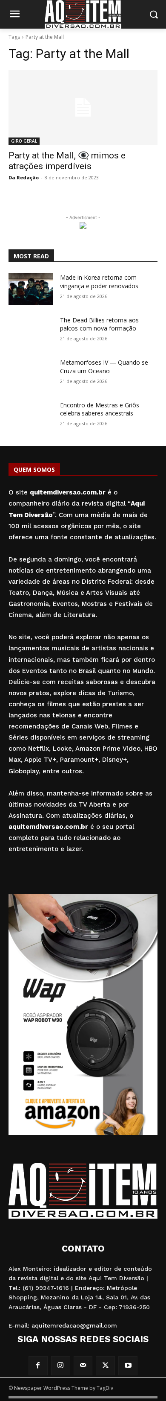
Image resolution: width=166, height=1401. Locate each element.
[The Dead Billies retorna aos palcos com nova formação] (31, 332)
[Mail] (83, 1365)
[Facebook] (38, 1365)
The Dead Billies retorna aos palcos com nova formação (99, 324)
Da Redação (24, 177)
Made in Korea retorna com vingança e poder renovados (99, 281)
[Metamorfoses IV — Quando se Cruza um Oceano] (31, 374)
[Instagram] (60, 1365)
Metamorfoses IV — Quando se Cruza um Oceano (104, 366)
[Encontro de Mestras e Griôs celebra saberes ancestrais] (31, 417)
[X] (105, 1365)
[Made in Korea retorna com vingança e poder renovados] (31, 289)
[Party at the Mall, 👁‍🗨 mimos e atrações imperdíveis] (83, 107)
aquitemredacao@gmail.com (74, 1325)
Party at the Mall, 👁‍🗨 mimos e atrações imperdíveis (67, 160)
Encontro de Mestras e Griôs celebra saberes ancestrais (99, 409)
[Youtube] (127, 1365)
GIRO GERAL (24, 141)
